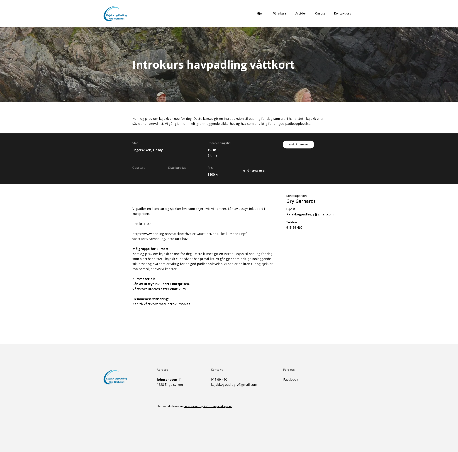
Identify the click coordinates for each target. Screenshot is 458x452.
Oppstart (138, 168)
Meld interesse (298, 144)
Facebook (290, 379)
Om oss (320, 13)
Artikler (300, 13)
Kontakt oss (342, 13)
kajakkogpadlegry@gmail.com (234, 384)
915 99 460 (294, 227)
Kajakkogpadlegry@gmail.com (306, 214)
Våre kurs (279, 13)
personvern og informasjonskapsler (207, 406)
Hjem (260, 13)
